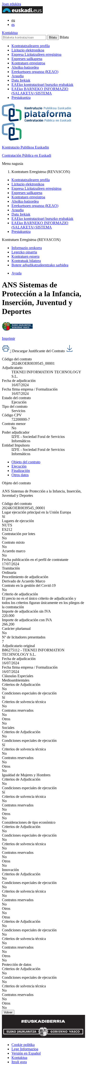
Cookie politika (23, 1045)
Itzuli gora (19, 1062)
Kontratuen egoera (25, 256)
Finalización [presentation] (20, 471)
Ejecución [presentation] (19, 466)
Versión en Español (26, 1053)
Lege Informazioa (24, 1049)
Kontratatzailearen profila (30, 46)
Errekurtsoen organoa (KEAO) (34, 72)
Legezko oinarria (24, 252)
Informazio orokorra (26, 248)
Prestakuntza (21, 97)
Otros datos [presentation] (20, 475)
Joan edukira (11, 4)
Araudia (17, 76)
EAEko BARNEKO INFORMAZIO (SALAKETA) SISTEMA (39, 91)
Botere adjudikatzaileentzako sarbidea (39, 265)
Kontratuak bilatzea (26, 261)
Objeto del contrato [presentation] (25, 462)
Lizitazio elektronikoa (27, 50)
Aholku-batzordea (25, 67)
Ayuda (16, 273)
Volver (8, 1012)
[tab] (47, 462)
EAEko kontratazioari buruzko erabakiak (42, 85)
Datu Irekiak (20, 80)
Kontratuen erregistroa (28, 63)
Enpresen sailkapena (26, 59)
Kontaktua (10, 33)
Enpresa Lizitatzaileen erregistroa (36, 54)
